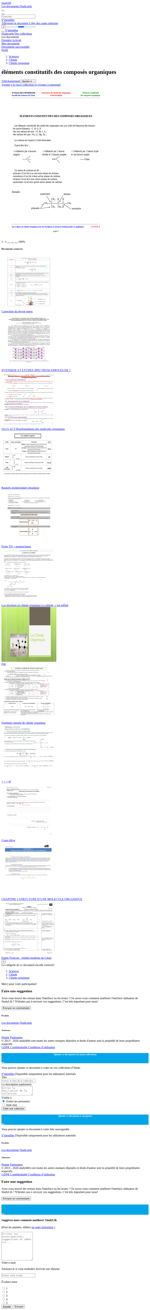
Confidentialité (19, 1047)
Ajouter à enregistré (49, 84)
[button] (8, 242)
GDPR (5, 1047)
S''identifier (7, 20)
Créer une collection (13, 1108)
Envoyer (19, 1306)
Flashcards (26, 6)
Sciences (14, 56)
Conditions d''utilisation (41, 1047)
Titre (4, 1077)
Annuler (7, 1306)
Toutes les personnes (18, 1101)
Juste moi (11, 1105)
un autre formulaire (42, 1227)
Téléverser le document (15, 23)
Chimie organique (19, 63)
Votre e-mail (8, 1262)
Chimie (13, 59)
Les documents (10, 6)
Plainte (5, 1037)
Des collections (23, 33)
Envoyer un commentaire (16, 1008)
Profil (4, 50)
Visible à (6, 1097)
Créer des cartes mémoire (43, 23)
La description (16, 1084)
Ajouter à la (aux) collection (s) (19, 84)
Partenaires (16, 1037)
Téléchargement (11, 81)
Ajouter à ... (28, 81)
